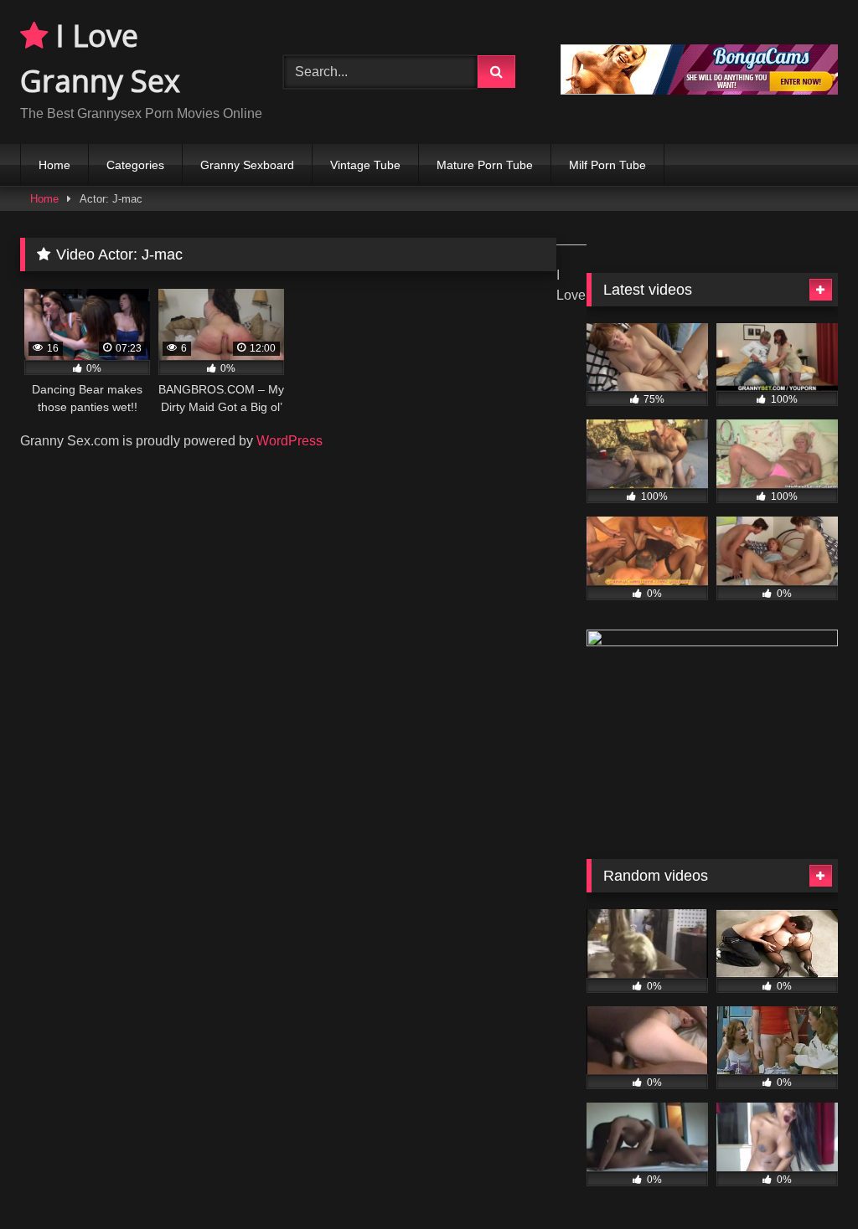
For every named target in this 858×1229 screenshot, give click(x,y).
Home (54, 165)
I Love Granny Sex (100, 58)
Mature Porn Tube (485, 165)
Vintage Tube (365, 165)
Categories (135, 165)
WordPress (289, 441)
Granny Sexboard (247, 165)
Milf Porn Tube (607, 165)
